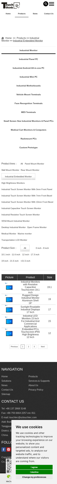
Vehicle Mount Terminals (28, 94)
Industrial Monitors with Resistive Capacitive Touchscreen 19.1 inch (30, 287)
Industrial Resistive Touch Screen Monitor (20, 214)
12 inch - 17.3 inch (30, 254)
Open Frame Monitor (37, 227)
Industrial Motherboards (29, 85)
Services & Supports (39, 381)
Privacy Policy (35, 389)
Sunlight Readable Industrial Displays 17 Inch (30, 309)
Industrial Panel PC (28, 59)
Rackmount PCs (29, 138)
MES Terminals (28, 112)
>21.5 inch (25, 261)
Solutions (6, 381)
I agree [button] (34, 467)
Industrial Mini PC (28, 77)
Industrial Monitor (28, 50)
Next (43, 347)
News (35, 14)
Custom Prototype (28, 147)
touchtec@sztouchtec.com (23, 417)
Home (8, 14)
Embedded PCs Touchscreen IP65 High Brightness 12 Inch (30, 333)
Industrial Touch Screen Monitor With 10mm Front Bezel (27, 202)
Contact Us (48, 14)
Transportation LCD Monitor (14, 240)
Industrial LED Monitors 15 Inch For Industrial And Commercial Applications (30, 321)
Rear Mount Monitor (30, 170)
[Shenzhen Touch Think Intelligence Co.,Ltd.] (10, 7)
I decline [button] (34, 472)
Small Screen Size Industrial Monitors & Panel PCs (28, 121)
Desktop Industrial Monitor (13, 227)
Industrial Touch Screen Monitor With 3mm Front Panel (26, 189)
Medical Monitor (8, 233)
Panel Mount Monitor (34, 164)
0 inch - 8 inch (42, 248)
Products (22, 14)
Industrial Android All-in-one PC (28, 68)
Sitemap (5, 394)
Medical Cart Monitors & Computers (28, 130)
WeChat (9, 481)
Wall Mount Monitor (10, 170)
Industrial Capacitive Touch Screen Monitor (21, 208)
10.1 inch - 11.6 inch (10, 254)
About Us (33, 385)
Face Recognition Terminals (29, 103)
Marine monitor (25, 233)
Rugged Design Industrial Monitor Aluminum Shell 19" (30, 299)
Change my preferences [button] (34, 477)
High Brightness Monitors (13, 183)
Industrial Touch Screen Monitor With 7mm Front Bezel (26, 195)
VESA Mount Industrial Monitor (15, 221)
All (22, 164)
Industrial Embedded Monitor (28, 40)
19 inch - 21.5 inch (10, 261)
